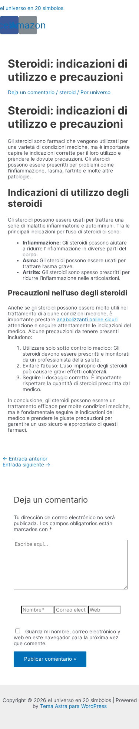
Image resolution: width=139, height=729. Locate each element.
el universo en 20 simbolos (31, 8)
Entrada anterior (25, 459)
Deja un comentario (31, 92)
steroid (67, 92)
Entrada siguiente (26, 465)
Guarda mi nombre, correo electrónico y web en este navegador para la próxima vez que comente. (67, 637)
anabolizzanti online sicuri (87, 319)
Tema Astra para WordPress (73, 706)
